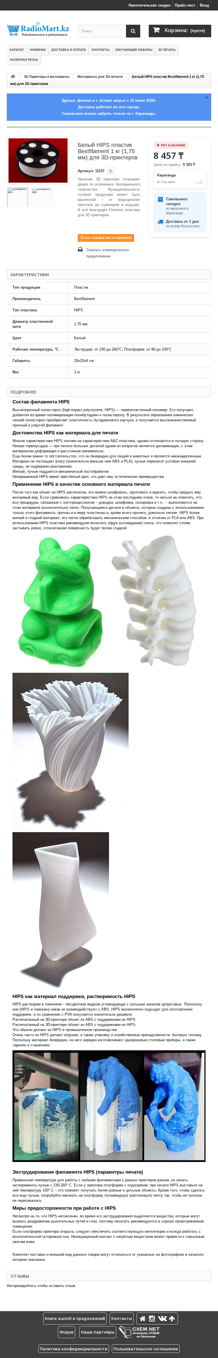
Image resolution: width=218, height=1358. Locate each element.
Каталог (17, 49)
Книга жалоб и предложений (75, 1318)
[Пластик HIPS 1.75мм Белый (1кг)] (17, 198)
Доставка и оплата (68, 49)
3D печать (167, 49)
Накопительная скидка (149, 5)
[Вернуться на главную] (12, 76)
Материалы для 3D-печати (100, 77)
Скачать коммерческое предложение (107, 253)
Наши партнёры (97, 1332)
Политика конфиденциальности (73, 1348)
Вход (204, 5)
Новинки (38, 49)
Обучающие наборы (133, 49)
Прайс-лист (185, 5)
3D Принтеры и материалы (46, 77)
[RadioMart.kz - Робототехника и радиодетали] (38, 29)
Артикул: (86, 171)
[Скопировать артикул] (110, 171)
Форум (67, 1332)
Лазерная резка (24, 59)
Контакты (101, 49)
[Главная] (144, 1318)
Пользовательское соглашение (146, 1348)
